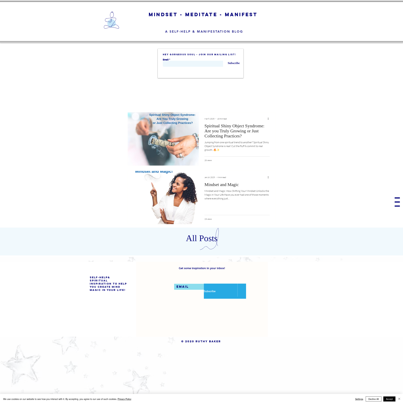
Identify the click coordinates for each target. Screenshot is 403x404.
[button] (397, 202)
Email (166, 60)
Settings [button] (359, 399)
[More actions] (269, 119)
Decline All (373, 399)
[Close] (399, 398)
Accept (389, 399)
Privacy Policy (124, 399)
